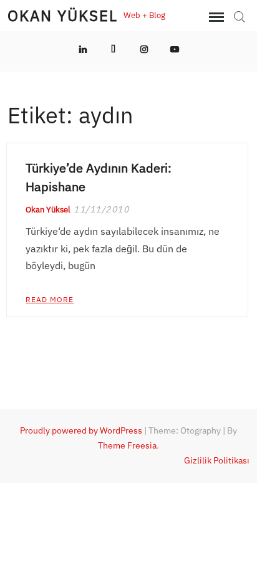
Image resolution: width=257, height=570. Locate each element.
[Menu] (215, 17)
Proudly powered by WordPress (81, 430)
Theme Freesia (127, 445)
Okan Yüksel (62, 16)
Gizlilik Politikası (217, 460)
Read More (50, 299)
